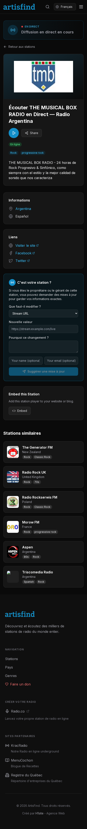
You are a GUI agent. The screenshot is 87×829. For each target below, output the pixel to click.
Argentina (23, 209)
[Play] (14, 133)
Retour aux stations (21, 46)
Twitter (20, 261)
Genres (11, 676)
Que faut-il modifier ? (25, 306)
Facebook (23, 253)
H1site (39, 813)
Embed (22, 410)
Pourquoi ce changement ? (29, 337)
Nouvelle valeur (20, 322)
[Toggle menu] (81, 6)
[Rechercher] (47, 7)
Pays (9, 667)
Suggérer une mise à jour (46, 371)
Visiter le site (25, 245)
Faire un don (20, 684)
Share (34, 133)
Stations (11, 659)
